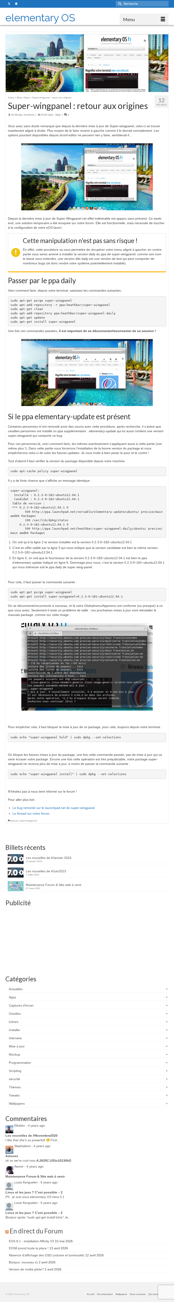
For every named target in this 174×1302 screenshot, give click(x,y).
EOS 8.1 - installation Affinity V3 (31, 1241)
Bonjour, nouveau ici (23, 1262)
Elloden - (29, 1125)
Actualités (16, 989)
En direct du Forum (36, 1231)
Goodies (15, 1013)
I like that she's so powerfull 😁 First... (32, 1140)
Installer (14, 1030)
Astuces (11, 1156)
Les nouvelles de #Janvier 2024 (48, 858)
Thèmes (15, 1087)
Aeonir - (29, 1166)
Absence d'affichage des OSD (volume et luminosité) (46, 1255)
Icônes (13, 1022)
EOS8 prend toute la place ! (28, 1248)
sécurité (14, 1079)
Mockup (14, 1054)
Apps (58, 114)
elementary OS (40, 18)
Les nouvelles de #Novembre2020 (31, 1135)
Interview (15, 1038)
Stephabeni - (32, 1146)
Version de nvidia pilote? (26, 1269)
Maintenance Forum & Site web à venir (54, 885)
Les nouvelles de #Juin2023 (46, 871)
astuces (14, 820)
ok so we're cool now (38, 1160)
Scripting (15, 1071)
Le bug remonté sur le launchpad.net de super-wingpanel (53, 808)
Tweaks (14, 1095)
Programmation (20, 1062)
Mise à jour (17, 1046)
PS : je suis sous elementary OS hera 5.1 (34, 1197)
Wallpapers (17, 1103)
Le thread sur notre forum (30, 813)
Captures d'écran (21, 1005)
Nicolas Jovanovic (24, 114)
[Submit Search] (119, 4)
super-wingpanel (28, 820)
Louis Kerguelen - (36, 1182)
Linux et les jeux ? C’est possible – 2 (34, 1192)
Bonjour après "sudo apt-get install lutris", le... (38, 1217)
